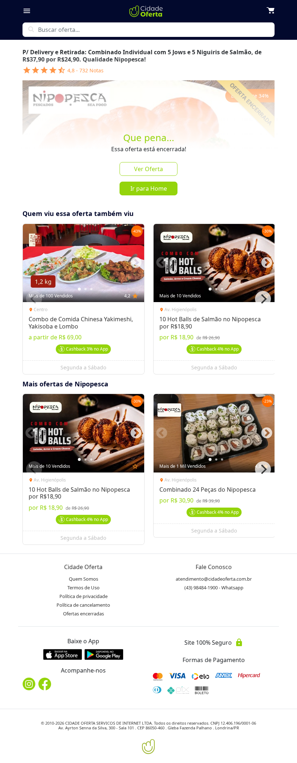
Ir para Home (148, 188)
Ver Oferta (148, 169)
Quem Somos (83, 579)
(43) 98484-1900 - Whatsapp (213, 587)
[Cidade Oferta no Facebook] (44, 684)
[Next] (263, 299)
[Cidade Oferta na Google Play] (104, 654)
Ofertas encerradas (83, 613)
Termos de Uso (83, 587)
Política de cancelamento (83, 605)
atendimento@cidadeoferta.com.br (214, 579)
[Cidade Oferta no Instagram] (28, 684)
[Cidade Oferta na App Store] (63, 654)
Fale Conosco (214, 567)
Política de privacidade (83, 596)
